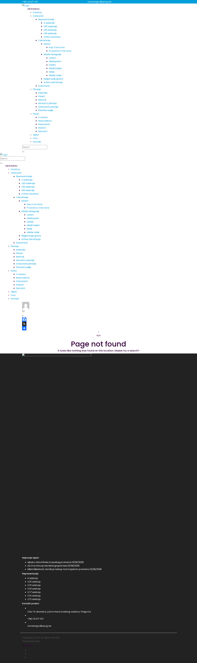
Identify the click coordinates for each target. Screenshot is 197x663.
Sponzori (42, 131)
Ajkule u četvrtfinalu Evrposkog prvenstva (49, 562)
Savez (36, 113)
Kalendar (43, 92)
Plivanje (37, 89)
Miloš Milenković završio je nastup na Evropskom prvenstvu (58, 569)
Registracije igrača (53, 78)
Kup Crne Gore (57, 47)
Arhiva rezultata (52, 36)
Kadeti (52, 64)
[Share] (98, 328)
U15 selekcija (33, 599)
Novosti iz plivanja (47, 103)
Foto (35, 138)
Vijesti (36, 134)
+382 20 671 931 (35, 618)
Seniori (47, 43)
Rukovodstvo (45, 120)
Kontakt (37, 141)
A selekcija (49, 22)
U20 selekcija (50, 26)
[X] (98, 324)
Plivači (41, 96)
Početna (37, 12)
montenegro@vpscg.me (39, 625)
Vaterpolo (38, 15)
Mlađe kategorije (52, 54)
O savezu (43, 117)
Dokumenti (44, 85)
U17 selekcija (33, 592)
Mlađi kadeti (55, 68)
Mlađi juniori (55, 61)
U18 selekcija (50, 29)
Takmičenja (44, 40)
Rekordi (42, 99)
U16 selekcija (50, 33)
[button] (33, 8)
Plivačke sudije (45, 110)
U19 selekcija (33, 585)
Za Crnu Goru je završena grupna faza (47, 565)
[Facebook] (98, 319)
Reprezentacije (46, 19)
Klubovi (42, 127)
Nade (51, 71)
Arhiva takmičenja (53, 82)
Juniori (52, 57)
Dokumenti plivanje (48, 106)
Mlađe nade (55, 75)
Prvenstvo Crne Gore (60, 50)
